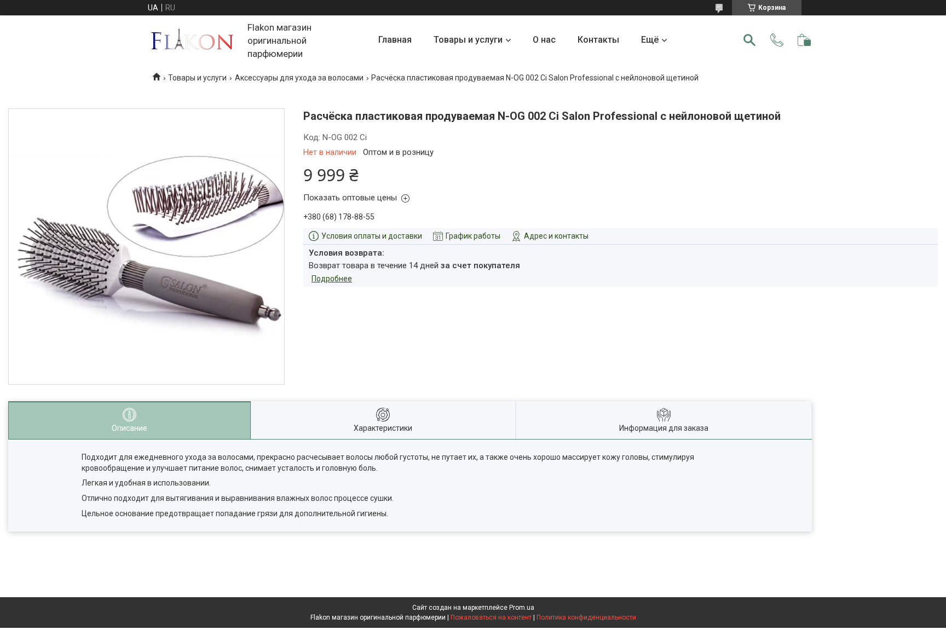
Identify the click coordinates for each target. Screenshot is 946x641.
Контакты (598, 39)
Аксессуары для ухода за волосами (299, 77)
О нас (544, 39)
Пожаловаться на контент (491, 617)
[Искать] (749, 40)
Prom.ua (521, 607)
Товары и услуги (468, 39)
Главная (395, 39)
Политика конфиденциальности (586, 617)
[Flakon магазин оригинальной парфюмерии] (193, 40)
